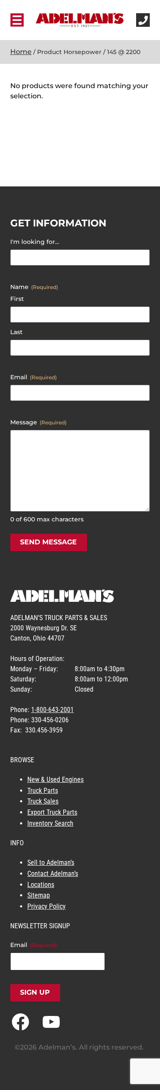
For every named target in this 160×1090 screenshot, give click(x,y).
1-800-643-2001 (52, 710)
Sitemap (38, 895)
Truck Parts (42, 791)
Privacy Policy (46, 906)
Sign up (35, 992)
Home (21, 52)
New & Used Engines (55, 779)
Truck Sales (42, 801)
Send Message (48, 542)
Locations (40, 885)
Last (16, 332)
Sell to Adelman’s (50, 862)
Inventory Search (50, 823)
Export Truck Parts (52, 812)
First (17, 299)
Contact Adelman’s (52, 874)
